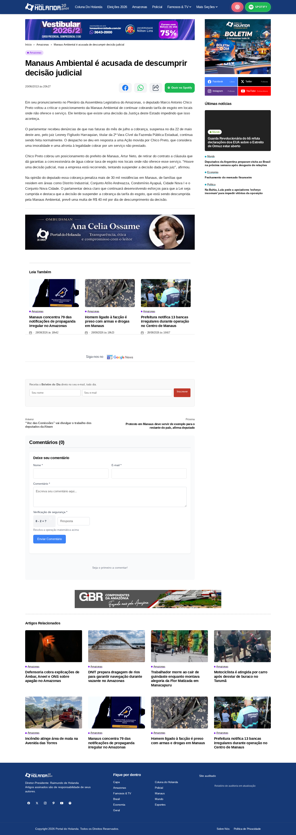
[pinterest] (53, 803)
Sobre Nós (223, 828)
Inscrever (182, 391)
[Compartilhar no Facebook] (125, 88)
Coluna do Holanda (166, 782)
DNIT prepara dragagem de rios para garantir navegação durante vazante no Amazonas (115, 676)
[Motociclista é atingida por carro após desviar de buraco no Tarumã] (242, 646)
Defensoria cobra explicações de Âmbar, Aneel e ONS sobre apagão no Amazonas (52, 676)
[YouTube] (61, 803)
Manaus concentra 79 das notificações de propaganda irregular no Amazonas (52, 321)
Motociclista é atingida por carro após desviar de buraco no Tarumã (240, 676)
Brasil (116, 799)
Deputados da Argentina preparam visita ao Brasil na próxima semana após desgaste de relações (237, 163)
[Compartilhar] (155, 88)
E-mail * (116, 465)
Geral (116, 810)
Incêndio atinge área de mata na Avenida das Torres (51, 741)
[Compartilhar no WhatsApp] (140, 88)
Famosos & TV (122, 793)
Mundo (159, 799)
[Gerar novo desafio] (50, 521)
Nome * (38, 465)
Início (28, 44)
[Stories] (237, 7)
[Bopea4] (47, 7)
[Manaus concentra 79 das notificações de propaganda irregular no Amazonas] (54, 293)
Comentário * (41, 483)
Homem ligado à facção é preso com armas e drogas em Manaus (107, 321)
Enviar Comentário (49, 539)
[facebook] (28, 803)
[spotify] (69, 803)
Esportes (160, 804)
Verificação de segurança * (50, 512)
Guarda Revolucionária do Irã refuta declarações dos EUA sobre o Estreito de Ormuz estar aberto (236, 142)
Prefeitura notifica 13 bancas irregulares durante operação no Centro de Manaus (165, 321)
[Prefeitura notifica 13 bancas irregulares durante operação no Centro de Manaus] (166, 293)
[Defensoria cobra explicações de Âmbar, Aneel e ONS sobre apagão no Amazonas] (53, 646)
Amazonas (42, 44)
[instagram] (45, 803)
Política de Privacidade (247, 828)
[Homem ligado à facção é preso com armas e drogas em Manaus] (110, 293)
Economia (119, 804)
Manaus (160, 793)
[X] (36, 803)
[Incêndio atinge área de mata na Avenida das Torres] (53, 712)
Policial (159, 787)
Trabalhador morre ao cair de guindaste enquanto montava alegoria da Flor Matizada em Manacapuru (175, 678)
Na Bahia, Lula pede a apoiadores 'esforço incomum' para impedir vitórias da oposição (234, 191)
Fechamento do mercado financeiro (228, 177)
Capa (116, 782)
